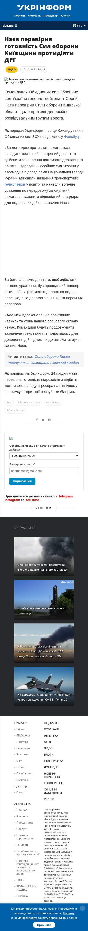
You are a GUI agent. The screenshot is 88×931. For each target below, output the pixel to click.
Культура (22, 779)
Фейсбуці (72, 137)
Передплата (24, 822)
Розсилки (22, 896)
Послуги (19, 15)
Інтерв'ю (51, 735)
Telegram (65, 496)
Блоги (49, 754)
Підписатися (22, 481)
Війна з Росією (15, 410)
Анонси (65, 15)
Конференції (53, 783)
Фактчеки (22, 754)
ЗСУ (9, 402)
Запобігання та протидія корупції (27, 852)
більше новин (44, 508)
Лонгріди (51, 767)
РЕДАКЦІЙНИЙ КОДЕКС (26, 888)
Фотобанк (34, 15)
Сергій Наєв (53, 402)
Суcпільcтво (24, 773)
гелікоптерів (15, 184)
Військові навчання (29, 402)
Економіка (23, 748)
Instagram (12, 500)
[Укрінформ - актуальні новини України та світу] (44, 7)
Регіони (21, 767)
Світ (19, 760)
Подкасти (52, 723)
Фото (48, 742)
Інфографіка (53, 761)
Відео (48, 748)
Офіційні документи (53, 791)
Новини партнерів (52, 775)
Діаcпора (22, 786)
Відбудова (23, 735)
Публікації (52, 729)
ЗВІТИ (20, 880)
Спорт (20, 792)
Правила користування (25, 837)
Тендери (22, 844)
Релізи (49, 799)
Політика (22, 741)
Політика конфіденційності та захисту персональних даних (27, 867)
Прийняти (44, 925)
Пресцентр (51, 15)
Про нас (21, 809)
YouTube (32, 500)
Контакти (22, 816)
